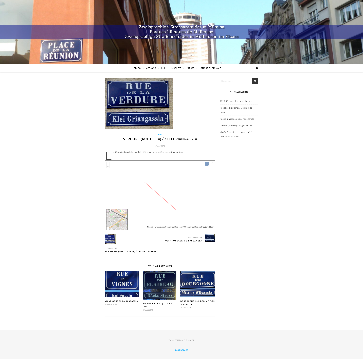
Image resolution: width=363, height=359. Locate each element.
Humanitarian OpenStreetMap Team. (168, 227)
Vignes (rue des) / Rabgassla (121, 301)
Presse (190, 68)
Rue (163, 68)
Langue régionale (210, 68)
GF (193, 340)
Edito (137, 68)
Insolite (176, 68)
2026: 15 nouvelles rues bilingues (236, 101)
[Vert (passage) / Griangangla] (210, 238)
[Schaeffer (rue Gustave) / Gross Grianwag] (110, 239)
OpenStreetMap (191, 227)
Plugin (211, 227)
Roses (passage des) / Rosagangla (237, 118)
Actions (151, 68)
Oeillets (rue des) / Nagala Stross (236, 125)
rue (160, 134)
